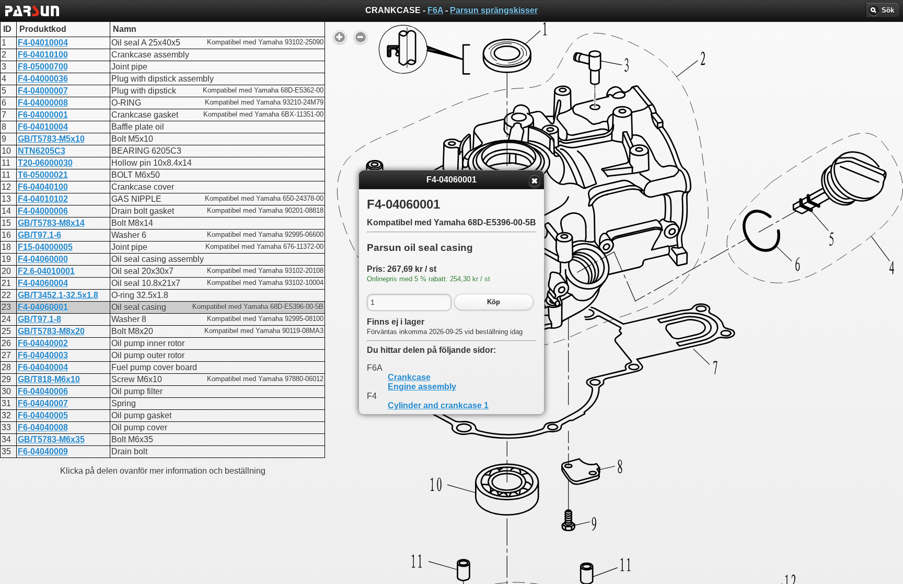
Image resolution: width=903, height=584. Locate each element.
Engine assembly (422, 386)
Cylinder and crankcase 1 (438, 405)
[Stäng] (534, 181)
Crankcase (409, 377)
